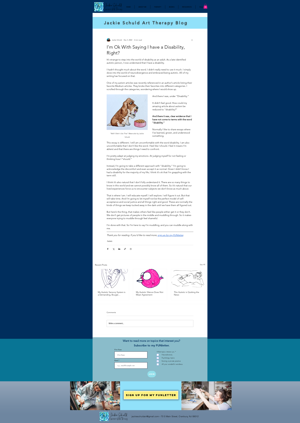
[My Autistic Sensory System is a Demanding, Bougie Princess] (112, 278)
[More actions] (192, 40)
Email (116, 360)
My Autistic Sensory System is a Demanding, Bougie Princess (111, 293)
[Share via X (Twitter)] (113, 249)
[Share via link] (125, 249)
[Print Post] (131, 249)
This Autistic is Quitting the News (186, 293)
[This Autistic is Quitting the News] (188, 278)
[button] (205, 6)
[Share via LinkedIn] (119, 249)
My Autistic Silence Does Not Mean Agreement (149, 293)
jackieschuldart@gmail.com (145, 416)
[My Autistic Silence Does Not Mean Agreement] (150, 278)
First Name (118, 349)
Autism (109, 241)
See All (202, 264)
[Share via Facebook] (108, 249)
